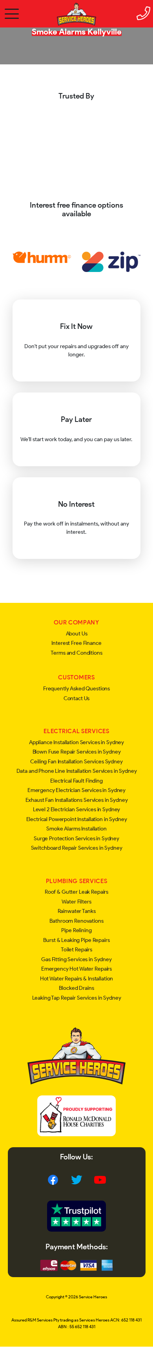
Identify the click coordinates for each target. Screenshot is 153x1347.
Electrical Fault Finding (76, 781)
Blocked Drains (76, 988)
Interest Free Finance (76, 643)
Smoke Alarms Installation (76, 828)
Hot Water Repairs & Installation (76, 978)
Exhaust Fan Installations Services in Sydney (77, 800)
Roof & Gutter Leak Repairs (76, 892)
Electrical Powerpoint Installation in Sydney (76, 819)
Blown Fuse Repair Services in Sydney (77, 751)
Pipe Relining (76, 930)
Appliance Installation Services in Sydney (76, 742)
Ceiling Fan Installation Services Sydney (76, 761)
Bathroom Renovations (76, 921)
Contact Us (77, 698)
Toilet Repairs (76, 949)
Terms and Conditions (76, 653)
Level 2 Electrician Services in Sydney (76, 809)
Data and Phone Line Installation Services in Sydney (76, 771)
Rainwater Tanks (77, 911)
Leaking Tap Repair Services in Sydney (76, 998)
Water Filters (76, 901)
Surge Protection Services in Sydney (76, 838)
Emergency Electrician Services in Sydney (76, 790)
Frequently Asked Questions (76, 688)
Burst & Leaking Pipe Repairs (76, 940)
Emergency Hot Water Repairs (76, 969)
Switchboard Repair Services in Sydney (76, 848)
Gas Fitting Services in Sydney (76, 959)
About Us (76, 633)
